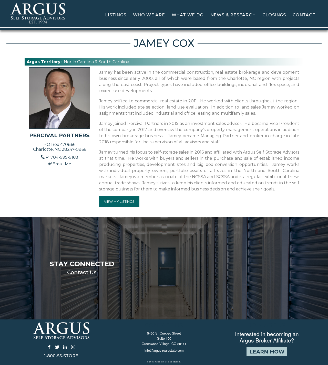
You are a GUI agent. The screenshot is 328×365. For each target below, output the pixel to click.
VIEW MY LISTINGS (119, 201)
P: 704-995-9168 (62, 157)
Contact (304, 15)
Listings (115, 15)
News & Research (233, 15)
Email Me (62, 164)
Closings (274, 15)
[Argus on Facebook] (49, 347)
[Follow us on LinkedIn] (65, 347)
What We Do (188, 15)
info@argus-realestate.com (164, 350)
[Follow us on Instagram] (73, 347)
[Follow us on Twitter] (57, 347)
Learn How (266, 352)
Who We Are (149, 15)
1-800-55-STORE (61, 356)
